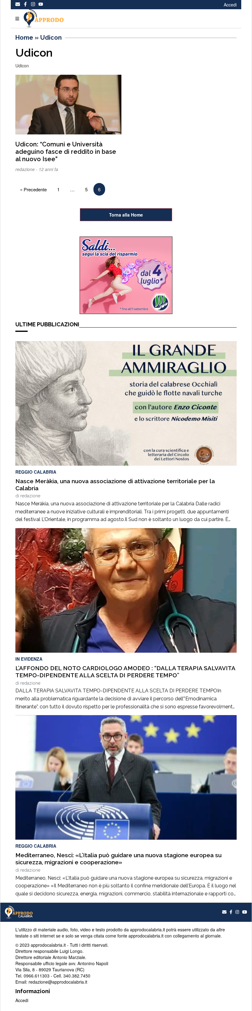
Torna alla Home (126, 215)
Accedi (230, 5)
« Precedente (33, 189)
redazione (30, 495)
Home (24, 37)
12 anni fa (48, 169)
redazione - (27, 169)
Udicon (51, 37)
